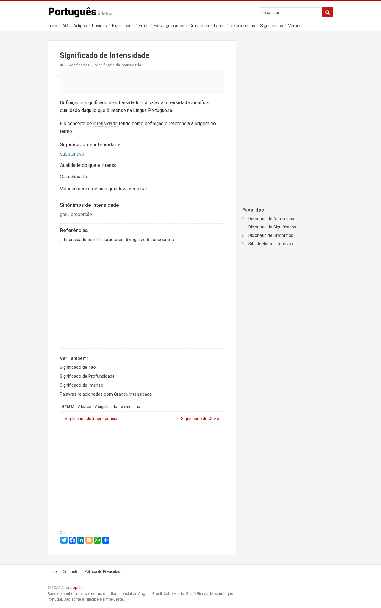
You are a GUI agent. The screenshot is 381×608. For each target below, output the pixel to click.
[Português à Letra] (83, 11)
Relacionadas (242, 25)
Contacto (71, 572)
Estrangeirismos (169, 25)
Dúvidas (99, 25)
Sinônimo (132, 406)
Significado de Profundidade (87, 376)
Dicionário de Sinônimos (270, 235)
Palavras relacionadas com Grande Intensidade (106, 394)
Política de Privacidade (103, 572)
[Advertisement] (142, 82)
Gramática (199, 25)
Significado (107, 406)
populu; (76, 587)
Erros (144, 25)
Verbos (295, 25)
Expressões (123, 25)
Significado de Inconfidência (88, 418)
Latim (219, 25)
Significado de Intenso (81, 385)
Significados (271, 25)
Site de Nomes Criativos (270, 243)
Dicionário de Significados (272, 227)
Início (52, 25)
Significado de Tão (78, 367)
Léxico (86, 406)
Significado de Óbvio (202, 418)
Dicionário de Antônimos (271, 218)
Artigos (80, 25)
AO (65, 25)
